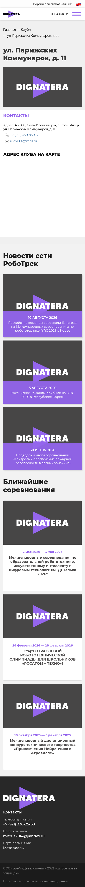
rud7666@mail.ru (23, 141)
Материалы (14, 848)
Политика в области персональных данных (35, 881)
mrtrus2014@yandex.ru (24, 836)
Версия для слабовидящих (52, 4)
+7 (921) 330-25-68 (19, 824)
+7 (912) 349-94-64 (23, 135)
